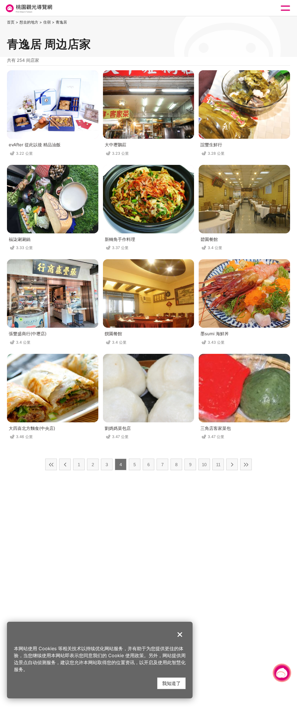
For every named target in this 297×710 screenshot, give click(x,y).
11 (218, 464)
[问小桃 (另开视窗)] (282, 673)
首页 (11, 22)
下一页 (232, 464)
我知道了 (171, 683)
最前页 (51, 464)
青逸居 (61, 22)
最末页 (246, 464)
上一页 (65, 464)
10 (204, 464)
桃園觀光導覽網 (28, 8)
